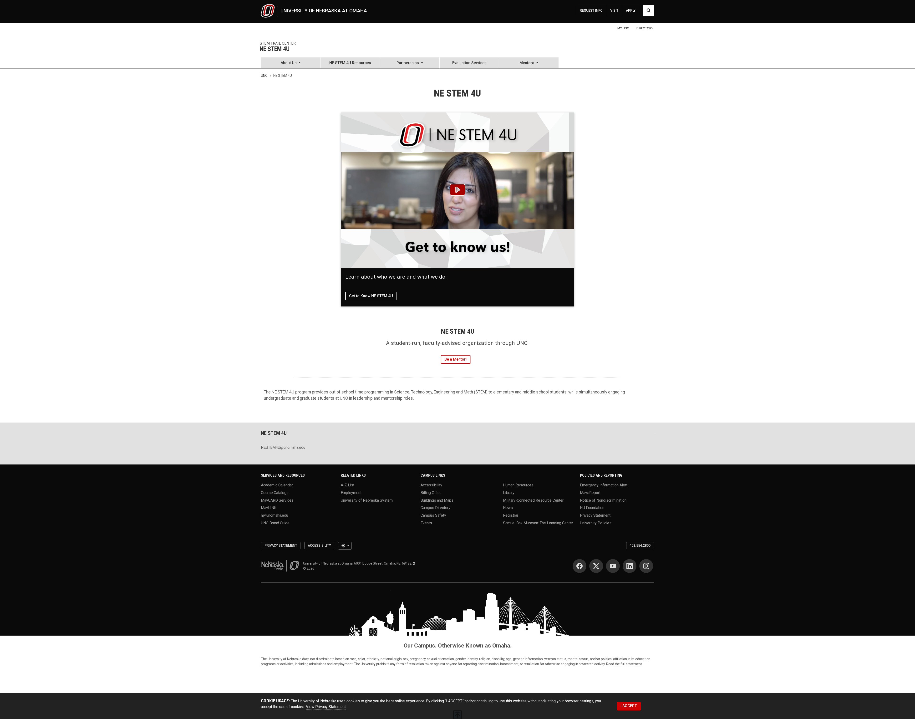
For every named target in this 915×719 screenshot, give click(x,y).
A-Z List (347, 485)
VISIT (614, 10)
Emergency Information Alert (603, 485)
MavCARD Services (277, 500)
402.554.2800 (640, 545)
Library (508, 492)
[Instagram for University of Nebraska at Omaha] (646, 566)
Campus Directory (435, 507)
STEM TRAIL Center (278, 43)
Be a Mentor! (455, 359)
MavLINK (268, 507)
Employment (351, 492)
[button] (290, 63)
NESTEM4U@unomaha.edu (283, 447)
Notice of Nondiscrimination (603, 500)
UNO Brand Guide (275, 522)
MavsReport (590, 492)
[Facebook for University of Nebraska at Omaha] (579, 566)
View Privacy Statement (326, 706)
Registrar (510, 515)
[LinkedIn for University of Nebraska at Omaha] (629, 566)
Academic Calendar (277, 485)
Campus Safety (433, 515)
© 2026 (309, 568)
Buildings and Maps (437, 500)
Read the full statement (624, 664)
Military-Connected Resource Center (533, 500)
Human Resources (518, 485)
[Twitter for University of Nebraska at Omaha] (596, 566)
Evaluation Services (469, 63)
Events (426, 522)
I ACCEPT (628, 706)
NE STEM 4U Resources (350, 63)
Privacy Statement (595, 515)
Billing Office (431, 492)
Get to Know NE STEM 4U (371, 296)
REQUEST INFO (591, 10)
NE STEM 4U (275, 49)
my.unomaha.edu (274, 515)
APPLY (630, 10)
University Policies (595, 522)
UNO (264, 75)
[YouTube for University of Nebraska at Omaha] (613, 566)
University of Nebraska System (367, 500)
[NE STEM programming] (457, 190)
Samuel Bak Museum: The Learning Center (538, 522)
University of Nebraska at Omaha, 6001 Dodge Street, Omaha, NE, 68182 (357, 563)
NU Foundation (592, 507)
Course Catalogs (275, 492)
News (508, 507)
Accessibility (431, 485)
